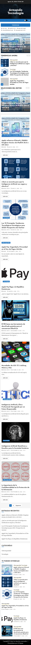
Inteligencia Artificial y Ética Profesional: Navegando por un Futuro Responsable (13, 407)
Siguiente (18, 505)
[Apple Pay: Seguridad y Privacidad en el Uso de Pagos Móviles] (5, 82)
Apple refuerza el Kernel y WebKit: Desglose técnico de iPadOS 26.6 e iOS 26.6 (14, 46)
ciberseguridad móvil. (21, 30)
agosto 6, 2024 (12, 291)
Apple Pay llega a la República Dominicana (13, 288)
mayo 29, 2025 (15, 230)
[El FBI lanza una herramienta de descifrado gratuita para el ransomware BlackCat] (15, 310)
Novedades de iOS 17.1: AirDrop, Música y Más (14, 366)
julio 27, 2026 (12, 51)
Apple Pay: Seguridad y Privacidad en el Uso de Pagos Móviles (19, 82)
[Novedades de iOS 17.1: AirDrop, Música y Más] (15, 352)
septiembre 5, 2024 (13, 251)
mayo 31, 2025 (15, 188)
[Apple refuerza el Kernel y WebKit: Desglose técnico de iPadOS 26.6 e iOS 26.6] (15, 127)
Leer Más (5, 155)
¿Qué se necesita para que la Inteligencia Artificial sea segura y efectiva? (20, 63)
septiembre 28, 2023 (17, 450)
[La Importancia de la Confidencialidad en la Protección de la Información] (15, 471)
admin (4, 51)
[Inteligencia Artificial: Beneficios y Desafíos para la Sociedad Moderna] (15, 432)
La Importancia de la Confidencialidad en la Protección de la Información (15, 487)
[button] (29, 20)
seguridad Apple (22, 28)
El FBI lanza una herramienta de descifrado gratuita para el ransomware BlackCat (13, 326)
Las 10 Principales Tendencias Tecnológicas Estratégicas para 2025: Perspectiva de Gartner (19, 73)
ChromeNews (11, 643)
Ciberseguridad (6, 41)
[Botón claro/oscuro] (25, 20)
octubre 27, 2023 (16, 370)
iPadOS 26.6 (12, 28)
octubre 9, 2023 (16, 411)
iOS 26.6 (4, 28)
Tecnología (14, 41)
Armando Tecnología (16, 11)
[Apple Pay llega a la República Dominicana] (15, 273)
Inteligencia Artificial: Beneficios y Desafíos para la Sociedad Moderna (15, 447)
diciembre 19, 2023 (16, 330)
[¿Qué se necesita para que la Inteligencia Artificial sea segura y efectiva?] (5, 63)
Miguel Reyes (6, 188)
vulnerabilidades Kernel (7, 30)
